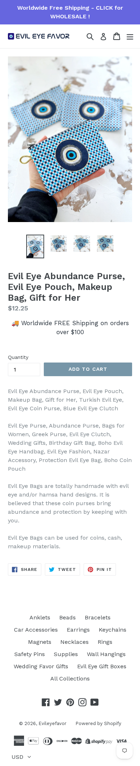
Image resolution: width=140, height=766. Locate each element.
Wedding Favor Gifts (41, 666)
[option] (35, 246)
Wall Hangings (106, 654)
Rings (105, 641)
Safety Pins (29, 654)
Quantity (18, 357)
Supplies (66, 654)
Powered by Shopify (98, 723)
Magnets (39, 641)
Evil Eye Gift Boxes (101, 666)
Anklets (39, 617)
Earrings (78, 629)
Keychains (112, 629)
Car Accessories (36, 629)
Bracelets (98, 617)
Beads (67, 617)
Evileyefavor (52, 723)
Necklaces (74, 641)
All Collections (70, 678)
